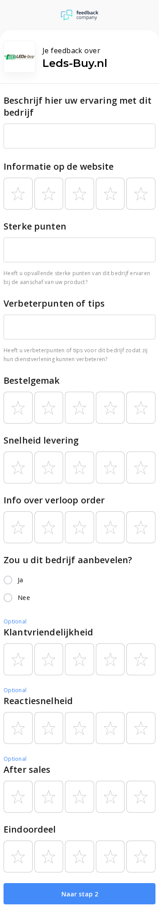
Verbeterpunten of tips (54, 303)
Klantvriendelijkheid (48, 632)
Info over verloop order (54, 500)
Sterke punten (35, 226)
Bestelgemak (32, 380)
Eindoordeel (30, 829)
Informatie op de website (59, 166)
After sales (27, 769)
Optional (15, 621)
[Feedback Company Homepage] (79, 15)
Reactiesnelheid (38, 701)
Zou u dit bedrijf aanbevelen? (68, 560)
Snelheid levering (41, 440)
